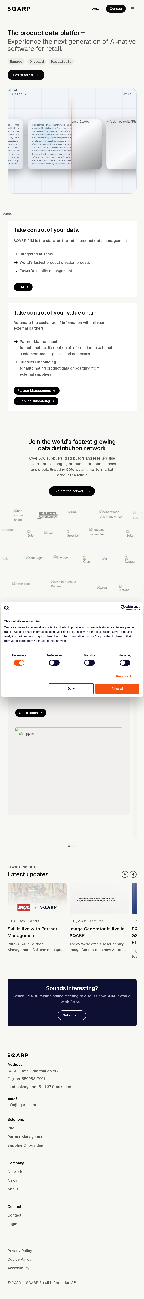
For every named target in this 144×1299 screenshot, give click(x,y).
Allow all (117, 688)
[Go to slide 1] (69, 846)
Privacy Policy (20, 1250)
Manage (16, 61)
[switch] (54, 663)
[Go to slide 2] (72, 846)
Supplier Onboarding (33, 401)
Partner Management (34, 390)
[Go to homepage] (19, 9)
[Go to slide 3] (75, 846)
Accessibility (19, 1268)
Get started (23, 75)
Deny (71, 688)
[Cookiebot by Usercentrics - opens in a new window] (123, 607)
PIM (20, 287)
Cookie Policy (19, 1259)
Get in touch (28, 713)
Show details (123, 676)
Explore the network (69, 491)
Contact (116, 8)
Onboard (36, 61)
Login (96, 9)
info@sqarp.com (22, 1104)
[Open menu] (132, 8)
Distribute (61, 61)
